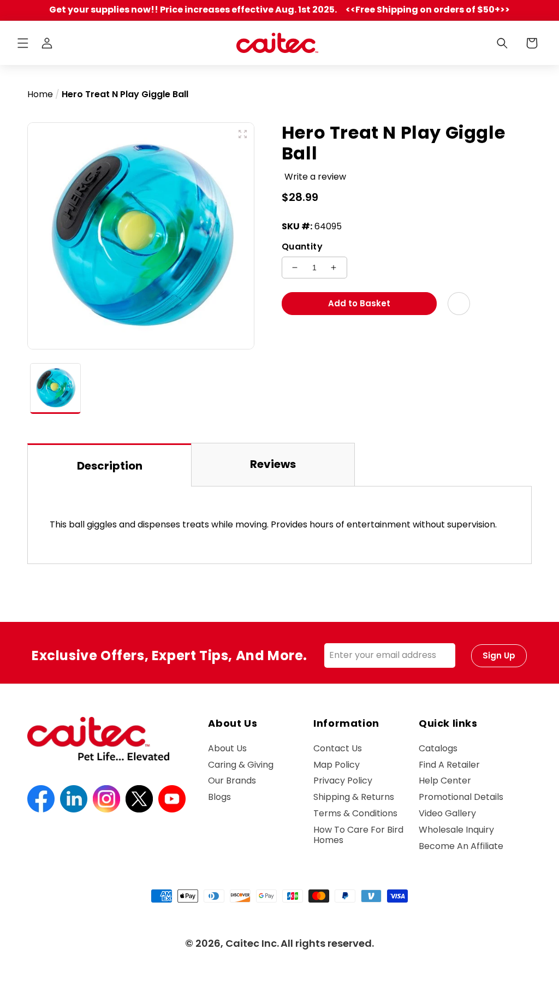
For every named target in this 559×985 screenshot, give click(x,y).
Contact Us (337, 749)
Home (40, 94)
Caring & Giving (240, 764)
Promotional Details (461, 797)
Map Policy (336, 764)
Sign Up (499, 655)
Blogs (219, 797)
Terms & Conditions (355, 813)
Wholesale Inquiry (456, 829)
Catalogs (438, 749)
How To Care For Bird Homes (358, 834)
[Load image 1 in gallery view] (55, 388)
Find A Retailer (449, 764)
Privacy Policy (342, 780)
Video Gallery (447, 813)
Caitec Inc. (252, 943)
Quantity (302, 246)
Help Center (445, 780)
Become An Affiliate (461, 846)
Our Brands (232, 780)
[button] (23, 43)
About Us (227, 749)
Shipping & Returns (353, 797)
